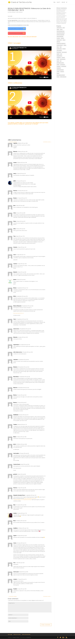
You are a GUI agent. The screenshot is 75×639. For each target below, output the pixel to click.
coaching (58, 38)
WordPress (29, 637)
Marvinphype (58, 9)
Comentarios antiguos (12, 141)
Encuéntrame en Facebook (16, 28)
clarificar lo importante (60, 34)
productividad (63, 66)
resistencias (59, 68)
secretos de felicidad (60, 69)
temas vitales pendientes (61, 75)
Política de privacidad (26, 634)
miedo (58, 61)
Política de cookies (17, 634)
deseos (64, 40)
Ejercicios (58, 41)
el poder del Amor (60, 45)
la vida (58, 59)
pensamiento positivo (60, 62)
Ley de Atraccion (62, 59)
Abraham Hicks (59, 27)
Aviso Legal (10, 634)
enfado (65, 45)
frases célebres (59, 50)
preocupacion (62, 64)
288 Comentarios (19, 12)
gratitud (58, 54)
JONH (14, 181)
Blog (54, 2)
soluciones (62, 71)
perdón (58, 64)
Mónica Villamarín (12, 12)
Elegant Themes (16, 637)
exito (60, 47)
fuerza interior (64, 52)
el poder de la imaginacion (61, 43)
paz (60, 61)
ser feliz (58, 71)
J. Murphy (63, 57)
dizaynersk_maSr (59, 21)
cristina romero (59, 40)
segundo (15, 143)
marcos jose (16, 571)
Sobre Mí (63, 2)
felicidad (64, 48)
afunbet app (58, 18)
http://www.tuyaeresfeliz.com (18, 313)
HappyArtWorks (59, 55)
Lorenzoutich (58, 15)
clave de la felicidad (60, 36)
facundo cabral (59, 48)
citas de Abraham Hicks (60, 31)
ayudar (61, 29)
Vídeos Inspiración (63, 76)
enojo (58, 47)
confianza (62, 38)
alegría (58, 29)
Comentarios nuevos (47, 141)
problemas (58, 66)
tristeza (58, 76)
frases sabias (59, 52)
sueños (58, 73)
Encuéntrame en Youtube (16, 33)
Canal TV (58, 2)
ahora (64, 27)
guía (61, 54)
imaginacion (59, 57)
